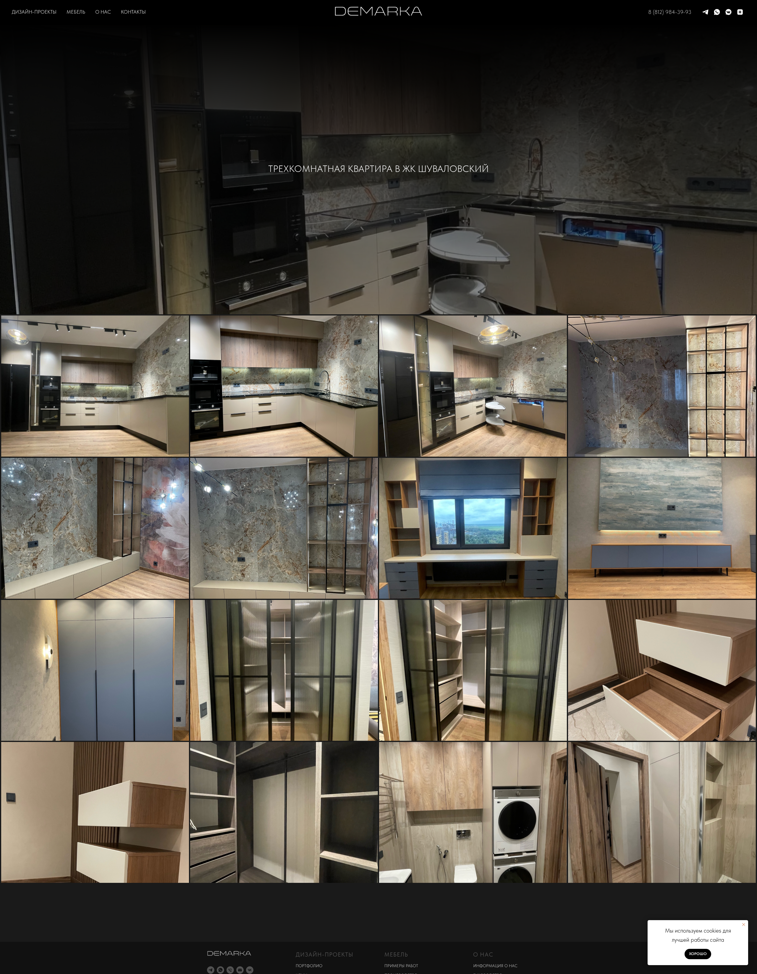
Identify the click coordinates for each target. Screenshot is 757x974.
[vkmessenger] (728, 12)
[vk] (249, 970)
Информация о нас (495, 965)
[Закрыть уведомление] (744, 925)
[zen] (740, 12)
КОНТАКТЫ (133, 12)
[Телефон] (230, 970)
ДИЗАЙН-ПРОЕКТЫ (34, 12)
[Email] (240, 970)
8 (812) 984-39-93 (669, 12)
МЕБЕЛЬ (76, 12)
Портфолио (309, 965)
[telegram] (705, 12)
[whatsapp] (717, 12)
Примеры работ (401, 965)
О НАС (103, 12)
